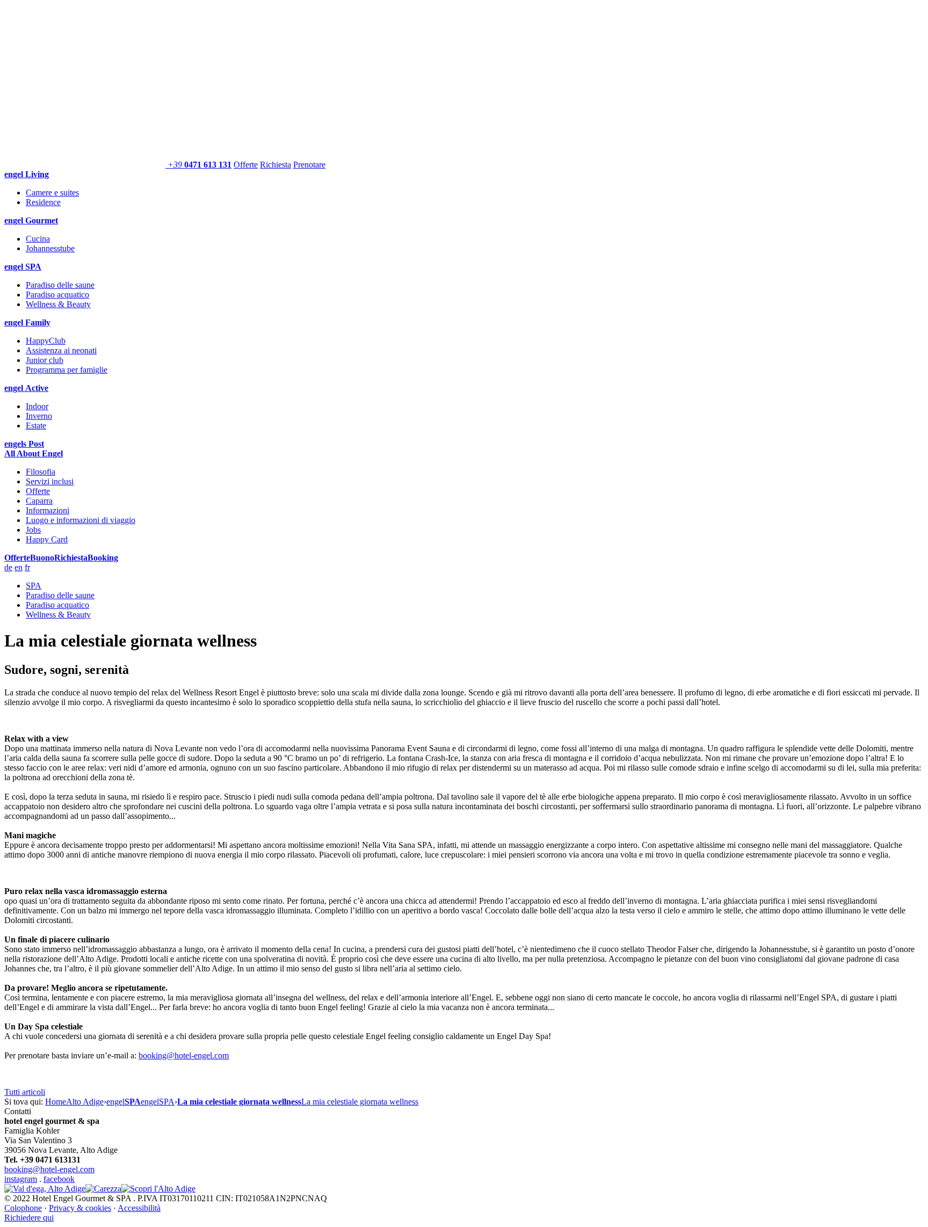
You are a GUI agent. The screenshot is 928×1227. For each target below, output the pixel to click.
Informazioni (47, 510)
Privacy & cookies (80, 1208)
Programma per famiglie (66, 369)
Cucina (38, 238)
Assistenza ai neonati (61, 350)
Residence (43, 202)
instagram (20, 1179)
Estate (36, 425)
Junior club (44, 360)
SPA (33, 585)
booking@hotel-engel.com (184, 1055)
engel (123, 1101)
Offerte (246, 164)
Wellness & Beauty (58, 304)
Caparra (39, 500)
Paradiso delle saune (60, 284)
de (8, 567)
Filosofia (40, 471)
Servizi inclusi (50, 481)
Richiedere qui (29, 1217)
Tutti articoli (24, 1092)
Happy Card (47, 539)
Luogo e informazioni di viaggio (80, 520)
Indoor (37, 406)
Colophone (23, 1208)
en (19, 567)
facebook (59, 1179)
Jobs (33, 529)
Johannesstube (50, 248)
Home (55, 1101)
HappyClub (46, 340)
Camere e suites (52, 192)
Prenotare (309, 164)
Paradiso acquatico (57, 294)
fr (27, 567)
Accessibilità (139, 1208)
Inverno (39, 415)
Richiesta (275, 164)
